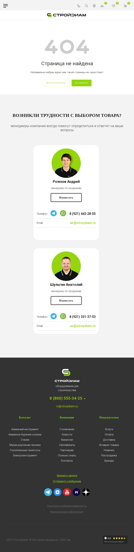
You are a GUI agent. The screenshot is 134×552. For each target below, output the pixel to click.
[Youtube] (67, 495)
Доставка (109, 439)
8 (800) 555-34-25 (66, 398)
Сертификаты (67, 445)
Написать (66, 197)
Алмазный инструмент (25, 429)
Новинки (109, 450)
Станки (25, 439)
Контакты (67, 460)
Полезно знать (67, 455)
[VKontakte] (57, 495)
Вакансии (67, 439)
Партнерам (67, 450)
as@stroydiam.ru (83, 326)
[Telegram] (53, 215)
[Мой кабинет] (94, 6)
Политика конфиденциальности (66, 506)
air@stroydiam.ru (83, 223)
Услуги (109, 429)
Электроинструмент (25, 455)
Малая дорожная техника (25, 445)
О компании (67, 429)
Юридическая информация (66, 511)
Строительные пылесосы (25, 450)
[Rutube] (76, 495)
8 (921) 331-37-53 (82, 317)
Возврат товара (109, 445)
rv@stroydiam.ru (67, 406)
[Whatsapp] (63, 215)
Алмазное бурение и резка (24, 434)
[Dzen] (86, 495)
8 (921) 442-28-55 (82, 214)
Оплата (109, 434)
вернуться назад (56, 83)
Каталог (25, 417)
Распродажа (109, 455)
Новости (67, 434)
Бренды (109, 460)
